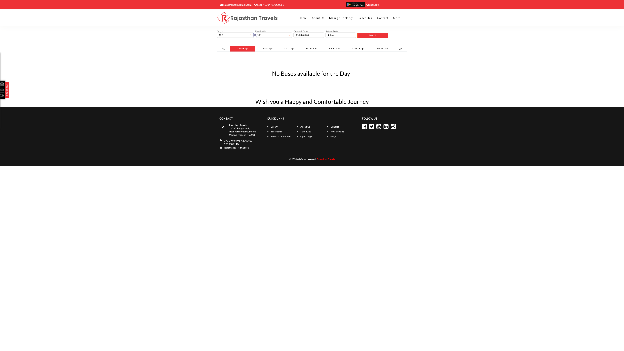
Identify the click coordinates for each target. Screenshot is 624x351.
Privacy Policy (337, 131)
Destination (261, 31)
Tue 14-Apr (382, 48)
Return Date (331, 31)
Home (303, 18)
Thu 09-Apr (267, 48)
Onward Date (300, 31)
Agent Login (372, 4)
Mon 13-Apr (358, 48)
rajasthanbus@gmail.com (237, 4)
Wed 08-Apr (242, 48)
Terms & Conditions (280, 136)
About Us (318, 18)
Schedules (365, 18)
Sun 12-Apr (334, 48)
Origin (220, 31)
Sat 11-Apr (311, 48)
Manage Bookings (341, 18)
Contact (382, 18)
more (396, 18)
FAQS (333, 136)
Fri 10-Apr (289, 48)
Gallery (274, 126)
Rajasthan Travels (326, 159)
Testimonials (277, 131)
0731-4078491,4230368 (270, 4)
